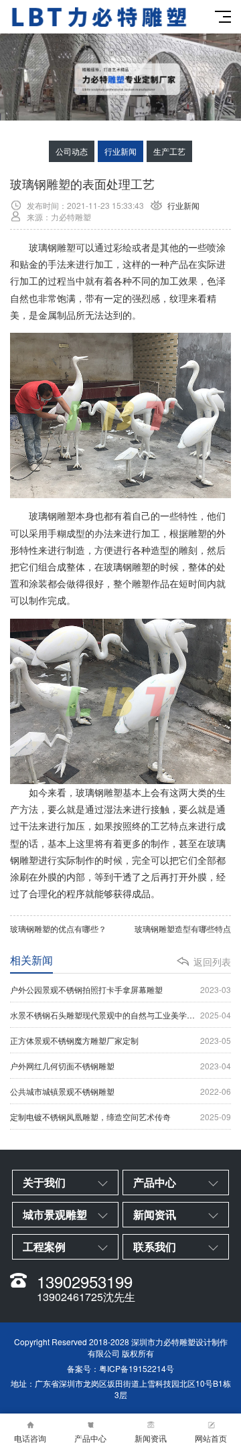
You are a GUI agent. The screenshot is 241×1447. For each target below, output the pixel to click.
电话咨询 (30, 1438)
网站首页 (211, 1438)
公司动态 (72, 151)
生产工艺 (169, 151)
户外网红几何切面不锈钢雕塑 (120, 1065)
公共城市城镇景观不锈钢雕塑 (120, 1091)
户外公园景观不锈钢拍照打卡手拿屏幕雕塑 (120, 989)
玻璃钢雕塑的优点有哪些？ (58, 928)
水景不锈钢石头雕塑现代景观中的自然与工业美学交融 (120, 1014)
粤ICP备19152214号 (136, 1368)
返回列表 (212, 961)
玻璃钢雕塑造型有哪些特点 (183, 928)
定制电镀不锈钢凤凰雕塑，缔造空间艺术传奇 (120, 1116)
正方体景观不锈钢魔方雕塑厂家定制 (120, 1040)
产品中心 (90, 1438)
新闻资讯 (151, 1438)
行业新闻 (120, 151)
